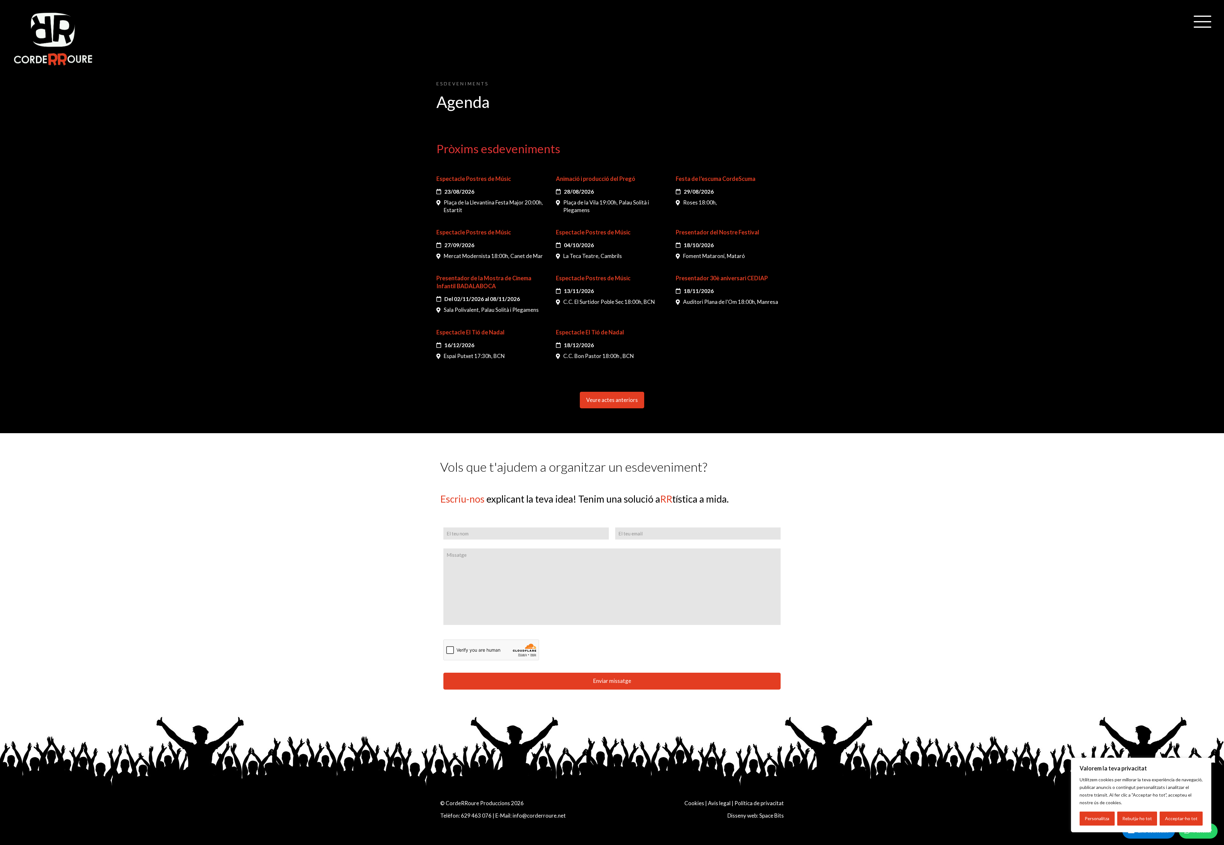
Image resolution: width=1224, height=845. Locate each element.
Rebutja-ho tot (1137, 818)
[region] (1141, 795)
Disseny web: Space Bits (755, 815)
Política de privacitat (759, 803)
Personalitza (1097, 818)
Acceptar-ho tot (1181, 818)
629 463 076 (476, 815)
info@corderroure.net (539, 815)
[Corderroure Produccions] (53, 40)
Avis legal (719, 803)
